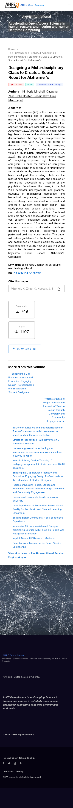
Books (12, 49)
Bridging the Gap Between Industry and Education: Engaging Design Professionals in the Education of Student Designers (38, 476)
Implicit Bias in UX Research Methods (34, 538)
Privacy (20, 771)
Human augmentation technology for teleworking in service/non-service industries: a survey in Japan (38, 452)
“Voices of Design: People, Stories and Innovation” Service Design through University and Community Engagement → (54, 409)
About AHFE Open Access (18, 734)
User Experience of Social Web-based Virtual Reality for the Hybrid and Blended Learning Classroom (38, 509)
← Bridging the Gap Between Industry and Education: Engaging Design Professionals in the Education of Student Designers (21, 383)
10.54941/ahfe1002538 (27, 273)
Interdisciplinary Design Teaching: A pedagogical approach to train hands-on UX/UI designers (39, 464)
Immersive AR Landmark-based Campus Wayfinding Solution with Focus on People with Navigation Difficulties (38, 530)
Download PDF (26, 349)
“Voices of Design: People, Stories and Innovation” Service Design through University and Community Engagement (38, 488)
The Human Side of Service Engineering (31, 53)
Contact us (8, 771)
